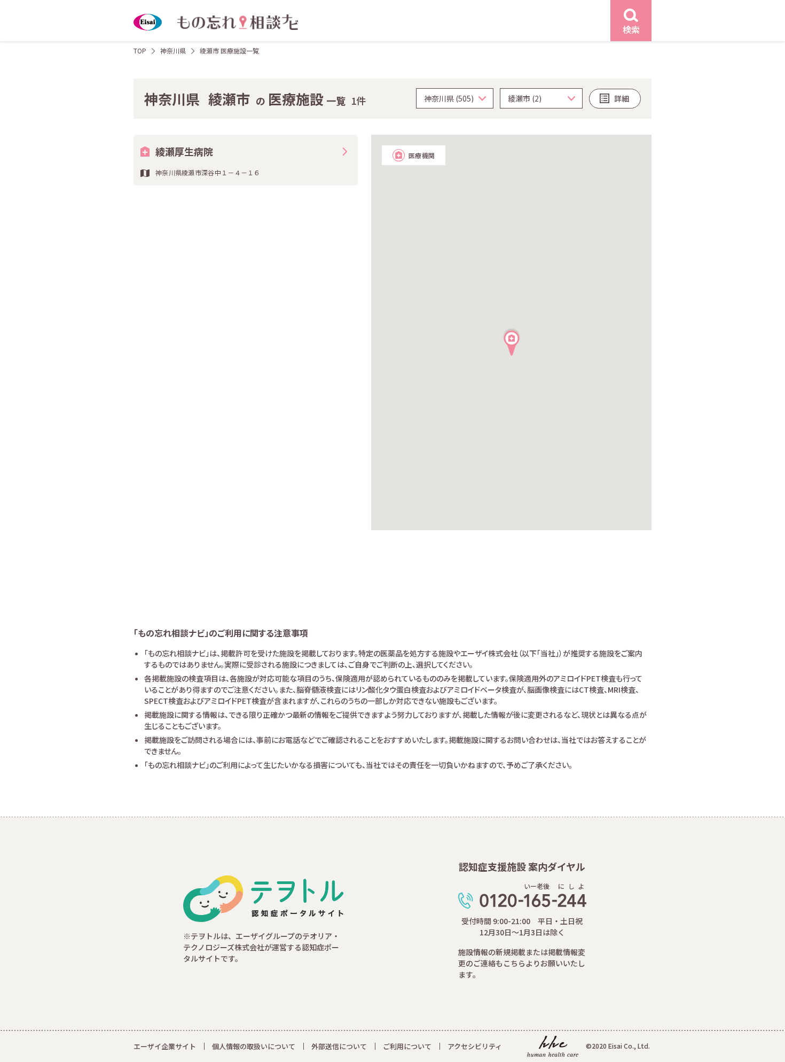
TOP (140, 50)
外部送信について (339, 1046)
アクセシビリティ (475, 1046)
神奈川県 (173, 50)
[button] (511, 341)
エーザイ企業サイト (165, 1046)
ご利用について (407, 1046)
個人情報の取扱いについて (253, 1046)
